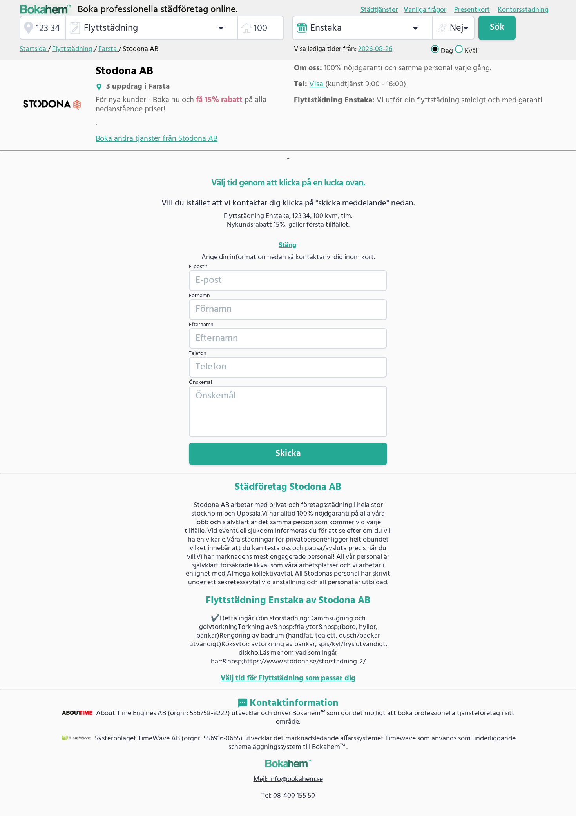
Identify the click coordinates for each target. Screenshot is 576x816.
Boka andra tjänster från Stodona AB (156, 139)
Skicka (288, 454)
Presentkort (472, 10)
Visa (317, 84)
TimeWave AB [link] (159, 738)
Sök (497, 27)
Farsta (108, 49)
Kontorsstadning (523, 10)
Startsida (34, 49)
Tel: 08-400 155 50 (288, 795)
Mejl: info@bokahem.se (288, 779)
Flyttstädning (73, 49)
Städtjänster (379, 10)
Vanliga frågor (425, 10)
